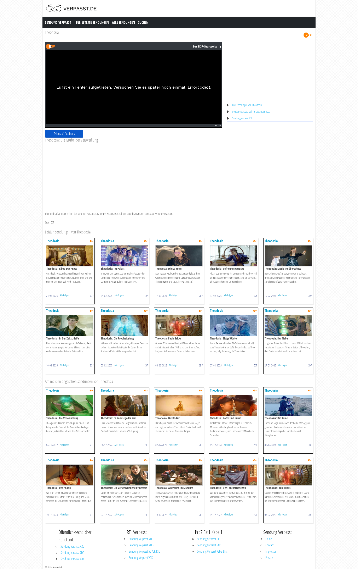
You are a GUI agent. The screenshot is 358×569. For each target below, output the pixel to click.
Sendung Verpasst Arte (72, 559)
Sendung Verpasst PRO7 (210, 539)
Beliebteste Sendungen (92, 22)
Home (268, 539)
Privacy (269, 557)
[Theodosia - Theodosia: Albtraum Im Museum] (179, 474)
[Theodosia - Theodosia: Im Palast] (124, 255)
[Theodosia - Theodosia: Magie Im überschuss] (288, 255)
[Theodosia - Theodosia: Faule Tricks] (179, 325)
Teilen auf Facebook (64, 133)
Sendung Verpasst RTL (140, 539)
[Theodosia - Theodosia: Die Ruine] (288, 405)
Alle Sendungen (123, 22)
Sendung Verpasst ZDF (72, 552)
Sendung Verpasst (58, 22)
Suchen (143, 22)
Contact (269, 545)
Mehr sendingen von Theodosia (247, 105)
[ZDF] (308, 35)
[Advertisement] (133, 174)
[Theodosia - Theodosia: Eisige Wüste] (233, 325)
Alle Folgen (64, 295)
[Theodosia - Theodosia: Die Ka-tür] (179, 405)
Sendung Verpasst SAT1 (209, 545)
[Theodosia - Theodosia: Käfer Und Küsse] (233, 405)
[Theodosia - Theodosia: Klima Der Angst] (69, 255)
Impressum (271, 551)
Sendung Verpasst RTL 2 (141, 545)
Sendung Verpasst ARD (72, 546)
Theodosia (52, 32)
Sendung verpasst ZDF (242, 118)
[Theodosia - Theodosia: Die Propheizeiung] (124, 325)
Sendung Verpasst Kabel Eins (212, 551)
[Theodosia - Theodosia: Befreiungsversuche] (233, 255)
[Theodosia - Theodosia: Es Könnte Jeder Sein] (124, 405)
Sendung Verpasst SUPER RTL (144, 551)
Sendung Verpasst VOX (141, 557)
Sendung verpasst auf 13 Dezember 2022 (251, 112)
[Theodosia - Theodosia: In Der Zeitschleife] (69, 325)
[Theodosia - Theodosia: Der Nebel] (288, 325)
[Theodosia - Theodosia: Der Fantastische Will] (233, 474)
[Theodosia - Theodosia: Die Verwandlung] (69, 405)
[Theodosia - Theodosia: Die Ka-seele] (179, 255)
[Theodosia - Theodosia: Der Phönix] (69, 474)
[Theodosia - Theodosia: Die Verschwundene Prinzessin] (124, 474)
